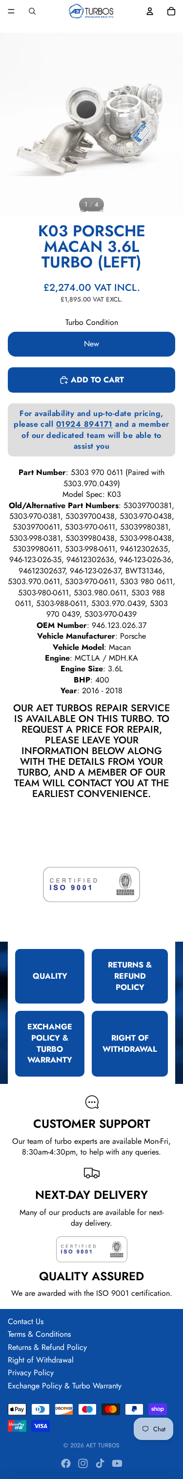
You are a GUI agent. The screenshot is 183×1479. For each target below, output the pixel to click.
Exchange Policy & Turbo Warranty (65, 1385)
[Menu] (11, 11)
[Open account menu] (150, 11)
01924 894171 (84, 424)
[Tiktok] (100, 1463)
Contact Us (25, 1321)
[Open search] (32, 11)
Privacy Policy (31, 1372)
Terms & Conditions (39, 1334)
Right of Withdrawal (41, 1359)
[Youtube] (117, 1463)
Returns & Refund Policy (47, 1347)
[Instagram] (83, 1463)
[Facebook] (66, 1463)
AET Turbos (103, 1445)
